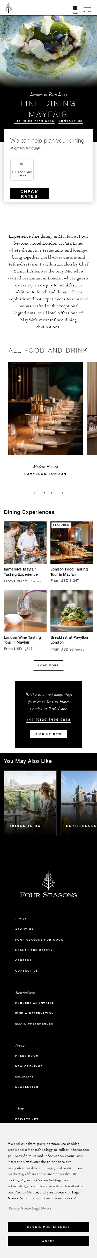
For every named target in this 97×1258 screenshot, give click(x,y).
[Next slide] (62, 493)
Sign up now (48, 734)
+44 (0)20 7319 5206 (34, 121)
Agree (48, 1241)
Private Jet (27, 1119)
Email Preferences (34, 1023)
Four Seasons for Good (39, 939)
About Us (24, 929)
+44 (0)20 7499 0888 (48, 719)
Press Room (27, 1056)
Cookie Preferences (48, 1227)
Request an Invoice (34, 1003)
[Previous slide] (34, 493)
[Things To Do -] (30, 803)
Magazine (24, 1076)
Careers (23, 960)
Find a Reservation (34, 1013)
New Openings (29, 1066)
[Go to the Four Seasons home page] (8, 7)
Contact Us (70, 121)
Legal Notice (41, 1208)
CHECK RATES (29, 194)
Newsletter (27, 1087)
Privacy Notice (20, 1208)
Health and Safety (34, 950)
